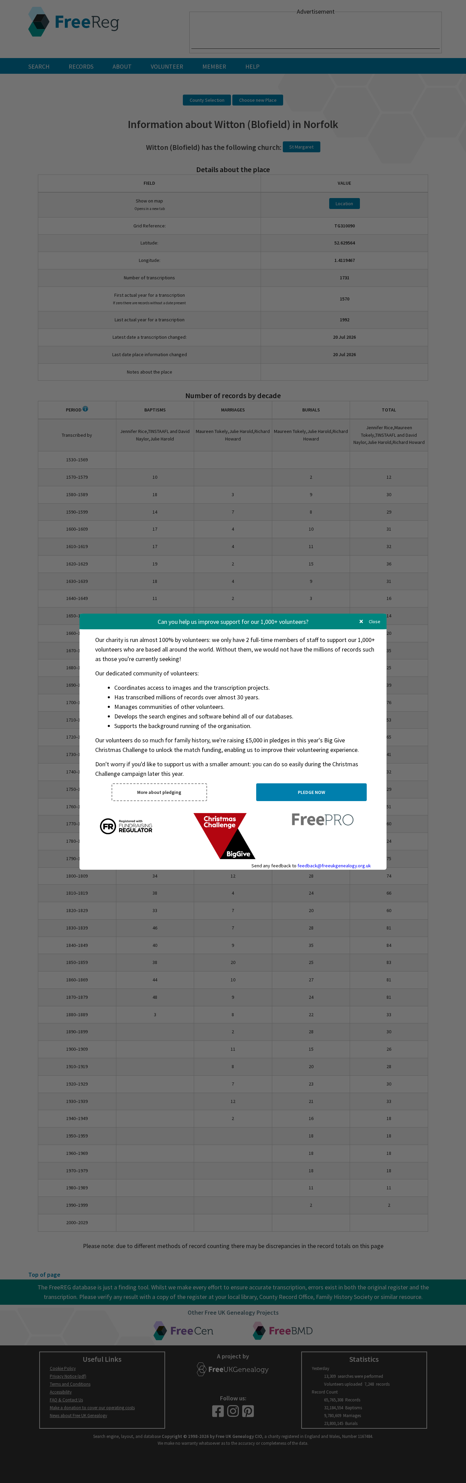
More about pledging (159, 792)
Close (374, 621)
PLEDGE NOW (311, 792)
